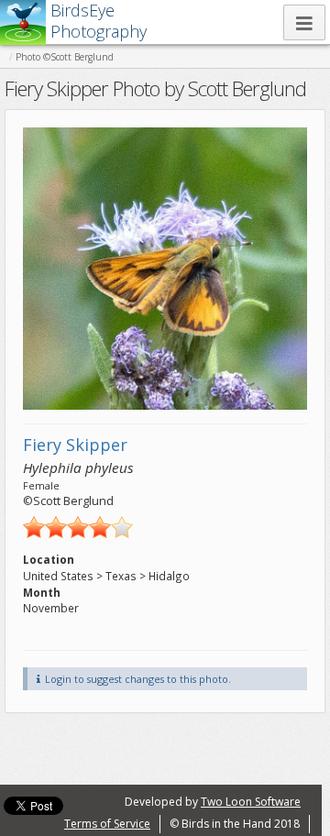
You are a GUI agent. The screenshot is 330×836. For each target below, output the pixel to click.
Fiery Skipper (75, 445)
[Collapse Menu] (304, 22)
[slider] (78, 527)
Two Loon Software (251, 801)
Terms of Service (107, 823)
